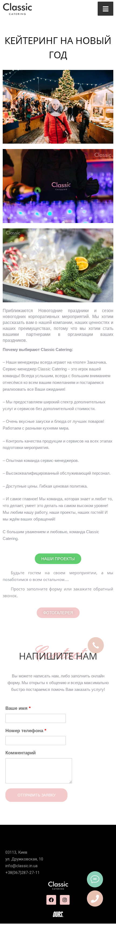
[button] (58, 612)
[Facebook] (51, 900)
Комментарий (20, 752)
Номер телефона (25, 730)
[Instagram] (65, 900)
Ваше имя (18, 708)
